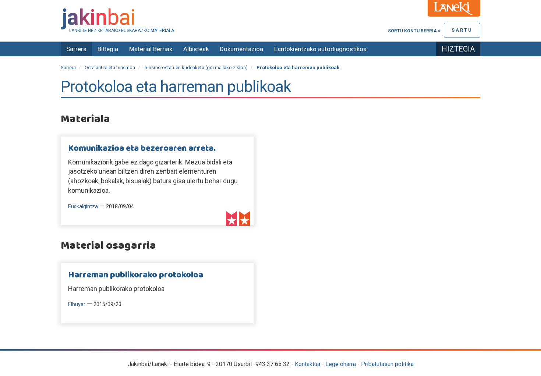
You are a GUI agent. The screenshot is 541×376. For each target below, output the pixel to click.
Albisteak (196, 49)
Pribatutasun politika (387, 364)
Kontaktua (307, 364)
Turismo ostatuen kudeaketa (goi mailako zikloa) (196, 67)
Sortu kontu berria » (414, 30)
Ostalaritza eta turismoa (110, 67)
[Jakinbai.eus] (270, 18)
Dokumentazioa (241, 49)
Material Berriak (150, 49)
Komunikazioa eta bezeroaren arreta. (142, 149)
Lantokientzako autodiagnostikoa (320, 49)
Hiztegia (458, 49)
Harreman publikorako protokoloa (135, 275)
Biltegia (108, 49)
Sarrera (76, 49)
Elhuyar (76, 304)
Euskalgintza (83, 206)
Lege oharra (340, 364)
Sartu (462, 30)
